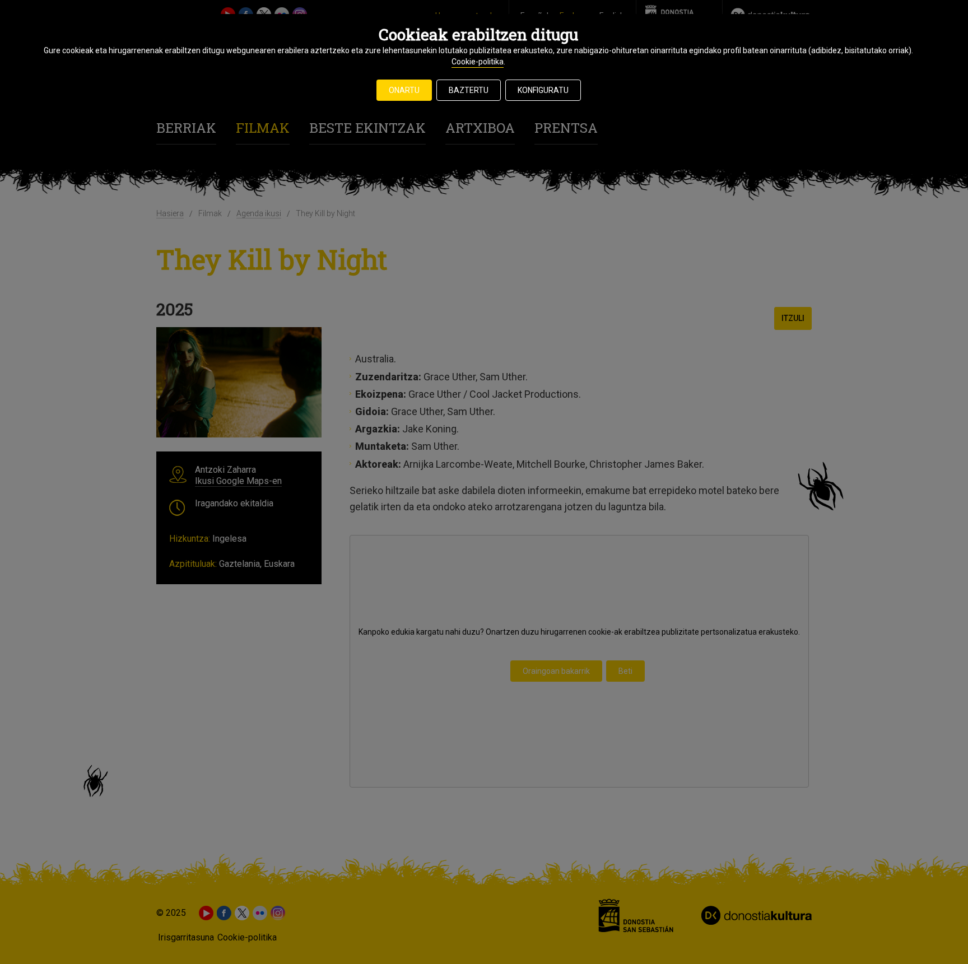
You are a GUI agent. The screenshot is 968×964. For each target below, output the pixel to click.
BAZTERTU (468, 90)
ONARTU (404, 90)
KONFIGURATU (543, 90)
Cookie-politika (478, 61)
